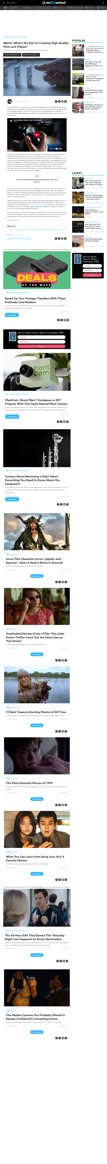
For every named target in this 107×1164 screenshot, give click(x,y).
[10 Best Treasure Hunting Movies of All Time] (37, 684)
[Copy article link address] (65, 101)
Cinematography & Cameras (43, 7)
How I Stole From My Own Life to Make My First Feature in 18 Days (93, 183)
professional (12, 234)
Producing (102, 7)
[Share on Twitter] (59, 101)
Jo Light (10, 1100)
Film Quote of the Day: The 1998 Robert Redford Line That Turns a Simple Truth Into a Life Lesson (94, 66)
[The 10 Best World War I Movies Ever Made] (78, 241)
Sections (11, 3)
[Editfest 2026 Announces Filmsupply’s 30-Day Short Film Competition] (78, 78)
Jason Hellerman (12, 1026)
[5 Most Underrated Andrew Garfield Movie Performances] (37, 1062)
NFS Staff (10, 312)
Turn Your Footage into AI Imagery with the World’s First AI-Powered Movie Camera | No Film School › (37, 230)
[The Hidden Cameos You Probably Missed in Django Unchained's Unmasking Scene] (37, 987)
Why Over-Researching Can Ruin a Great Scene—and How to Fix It (93, 197)
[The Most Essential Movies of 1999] (37, 755)
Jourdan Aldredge (13, 413)
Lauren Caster (91, 188)
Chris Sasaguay (12, 719)
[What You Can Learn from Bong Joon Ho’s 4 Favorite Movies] (37, 829)
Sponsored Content (12, 948)
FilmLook (17, 234)
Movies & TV (91, 7)
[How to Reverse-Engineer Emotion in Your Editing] (78, 212)
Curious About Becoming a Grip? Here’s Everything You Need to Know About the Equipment (32, 480)
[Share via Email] (62, 101)
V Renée (17, 101)
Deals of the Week (18, 305)
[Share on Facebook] (56, 101)
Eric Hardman (12, 569)
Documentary (60, 7)
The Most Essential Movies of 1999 (29, 783)
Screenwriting (27, 7)
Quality (21, 234)
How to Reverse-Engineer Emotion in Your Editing (94, 212)
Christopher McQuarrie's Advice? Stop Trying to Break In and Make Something (94, 108)
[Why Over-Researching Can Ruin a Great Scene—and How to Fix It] (78, 197)
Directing (15, 7)
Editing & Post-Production (76, 7)
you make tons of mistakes (37, 204)
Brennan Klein (12, 648)
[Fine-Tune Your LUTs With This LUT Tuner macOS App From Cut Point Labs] (78, 226)
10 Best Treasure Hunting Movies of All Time (36, 712)
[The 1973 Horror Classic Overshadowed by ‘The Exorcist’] (78, 93)
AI (7, 7)
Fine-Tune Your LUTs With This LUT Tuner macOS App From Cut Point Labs (93, 227)
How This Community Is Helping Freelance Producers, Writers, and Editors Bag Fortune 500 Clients (95, 52)
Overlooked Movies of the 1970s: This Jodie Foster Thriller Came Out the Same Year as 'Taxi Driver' (35, 637)
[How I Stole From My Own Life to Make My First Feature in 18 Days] (78, 183)
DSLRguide (15, 220)
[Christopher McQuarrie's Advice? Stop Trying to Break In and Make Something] (78, 107)
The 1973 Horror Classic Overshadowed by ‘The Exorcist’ (94, 92)
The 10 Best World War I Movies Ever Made (94, 240)
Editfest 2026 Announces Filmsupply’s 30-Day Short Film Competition (94, 79)
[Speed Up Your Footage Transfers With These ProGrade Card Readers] (37, 270)
